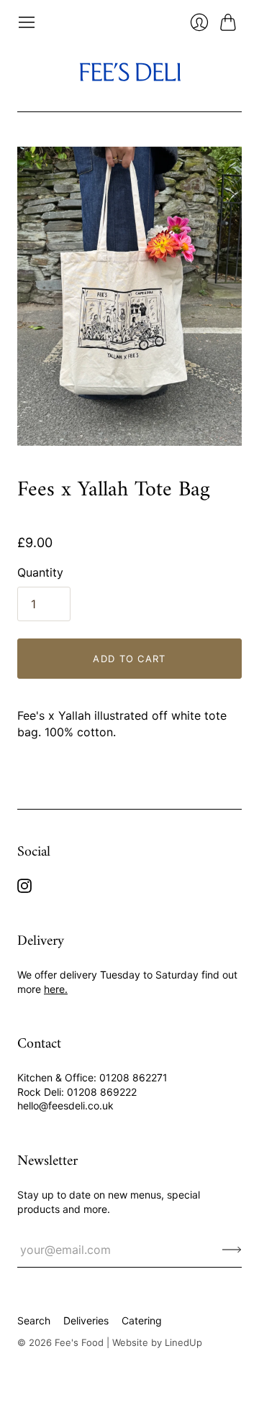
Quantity (40, 572)
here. (56, 989)
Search (33, 1320)
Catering (142, 1320)
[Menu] (27, 22)
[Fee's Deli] (130, 71)
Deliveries (86, 1320)
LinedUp (183, 1342)
